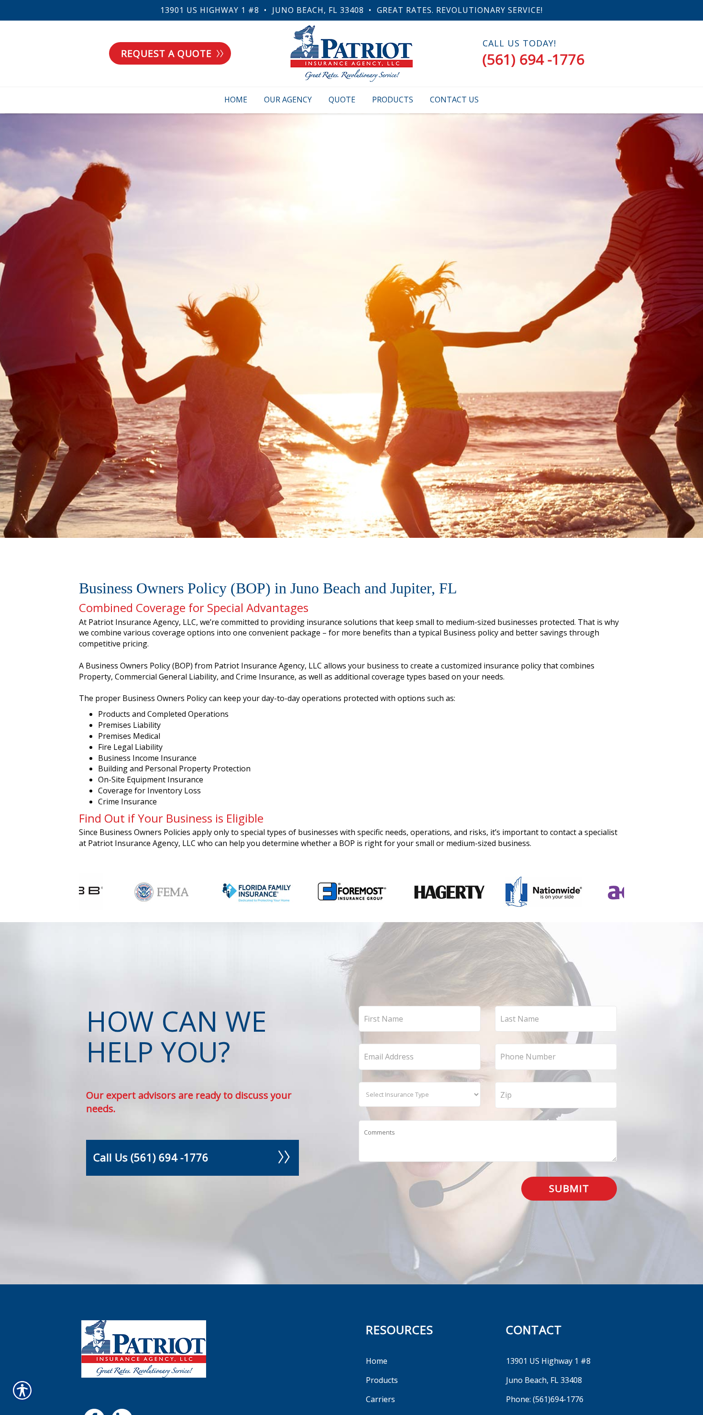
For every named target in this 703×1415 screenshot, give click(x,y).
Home (376, 1361)
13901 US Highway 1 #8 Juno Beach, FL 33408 (548, 1370)
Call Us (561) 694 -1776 (151, 1157)
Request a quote (166, 53)
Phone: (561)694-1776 (544, 1399)
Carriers (380, 1399)
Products (382, 1380)
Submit (569, 1188)
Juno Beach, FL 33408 (318, 10)
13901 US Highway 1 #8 (209, 10)
